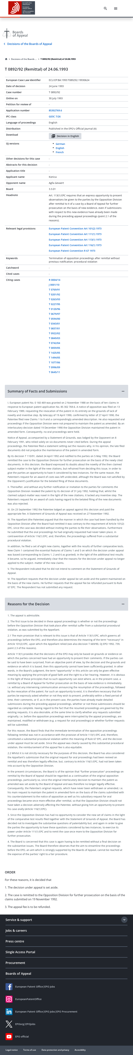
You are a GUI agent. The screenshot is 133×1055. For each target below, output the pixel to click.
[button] (66, 391)
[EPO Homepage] (21, 8)
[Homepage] (6, 59)
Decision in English (68, 136)
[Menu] (116, 8)
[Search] (105, 8)
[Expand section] (124, 920)
